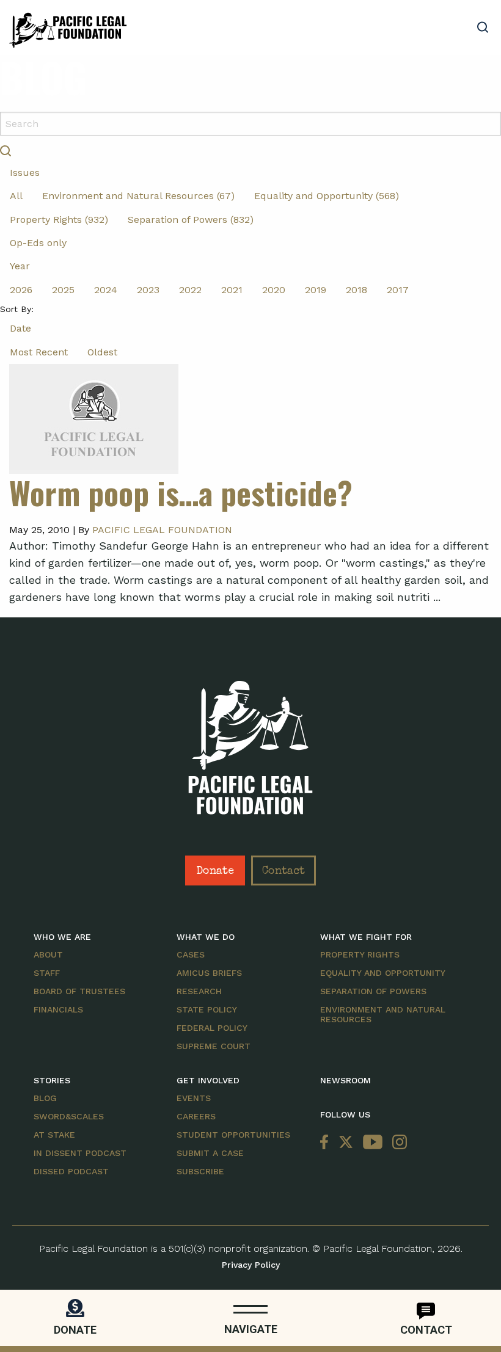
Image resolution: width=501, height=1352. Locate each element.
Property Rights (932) (59, 219)
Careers (196, 1116)
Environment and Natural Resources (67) (138, 196)
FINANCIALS (58, 1009)
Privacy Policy (251, 1265)
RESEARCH (199, 991)
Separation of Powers (373, 991)
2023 (148, 290)
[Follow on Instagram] (397, 1142)
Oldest (102, 352)
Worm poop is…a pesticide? (181, 492)
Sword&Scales (69, 1116)
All (16, 196)
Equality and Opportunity (382, 973)
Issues (25, 172)
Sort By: (17, 309)
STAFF (47, 973)
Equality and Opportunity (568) (326, 196)
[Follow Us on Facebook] (327, 1142)
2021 (232, 290)
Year (20, 266)
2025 (63, 290)
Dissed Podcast (71, 1171)
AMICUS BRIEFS (209, 973)
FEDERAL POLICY (212, 1028)
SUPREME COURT (213, 1046)
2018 (356, 290)
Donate (215, 871)
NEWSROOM (345, 1080)
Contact (283, 871)
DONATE (75, 1329)
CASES (191, 954)
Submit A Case (210, 1153)
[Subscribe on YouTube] (372, 1142)
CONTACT (426, 1329)
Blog (45, 1098)
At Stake (54, 1134)
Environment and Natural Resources (382, 1014)
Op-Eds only (38, 243)
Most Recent (39, 352)
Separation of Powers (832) (191, 219)
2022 (190, 290)
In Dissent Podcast (80, 1153)
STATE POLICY (207, 1009)
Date (20, 328)
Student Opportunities (233, 1134)
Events (194, 1098)
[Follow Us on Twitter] (346, 1142)
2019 (315, 290)
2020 (273, 290)
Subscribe (200, 1171)
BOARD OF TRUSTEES (79, 991)
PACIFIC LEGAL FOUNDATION (162, 530)
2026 (21, 290)
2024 (105, 290)
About (48, 954)
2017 (398, 290)
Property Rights (360, 954)
